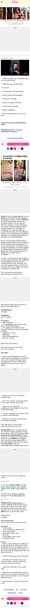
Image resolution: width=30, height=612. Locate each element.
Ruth (8, 488)
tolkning (26, 247)
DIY (17, 589)
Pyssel (20, 593)
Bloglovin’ (12, 130)
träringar (8, 327)
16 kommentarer (18, 144)
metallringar (9, 324)
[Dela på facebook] (8, 149)
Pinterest (14, 131)
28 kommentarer (18, 599)
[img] (3, 144)
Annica (3, 486)
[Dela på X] (11, 149)
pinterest (3, 495)
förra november (22, 218)
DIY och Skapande (8, 187)
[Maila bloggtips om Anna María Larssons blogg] (18, 149)
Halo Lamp (23, 589)
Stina (17, 488)
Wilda (23, 438)
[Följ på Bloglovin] (22, 149)
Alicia (24, 485)
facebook (14, 494)
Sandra (13, 488)
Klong (18, 249)
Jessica (23, 486)
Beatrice (13, 486)
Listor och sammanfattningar (15, 23)
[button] (7, 170)
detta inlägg (17, 440)
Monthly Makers (18, 216)
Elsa (18, 486)
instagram (19, 130)
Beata (8, 486)
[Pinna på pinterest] (15, 149)
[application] (15, 68)
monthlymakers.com (18, 495)
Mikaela (3, 488)
